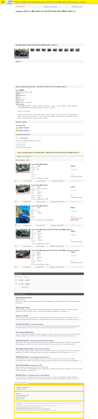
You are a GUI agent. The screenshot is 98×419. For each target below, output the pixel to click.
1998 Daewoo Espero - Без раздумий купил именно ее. (33, 357)
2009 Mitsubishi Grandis (24, 298)
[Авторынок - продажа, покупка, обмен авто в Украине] (10, 4)
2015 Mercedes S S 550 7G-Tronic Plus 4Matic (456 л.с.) (54, 229)
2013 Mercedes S (42, 185)
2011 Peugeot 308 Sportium (25, 332)
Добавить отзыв (77, 6)
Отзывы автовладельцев (22, 395)
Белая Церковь (50, 220)
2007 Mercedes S (42, 206)
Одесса (47, 264)
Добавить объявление (51, 6)
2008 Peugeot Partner (23, 308)
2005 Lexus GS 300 (22, 316)
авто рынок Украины (20, 383)
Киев (47, 178)
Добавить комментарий (24, 156)
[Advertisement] (30, 28)
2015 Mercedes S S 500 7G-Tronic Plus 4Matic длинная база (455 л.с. (58, 250)
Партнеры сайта (20, 399)
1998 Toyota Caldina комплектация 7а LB (29, 365)
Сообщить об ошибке (21, 142)
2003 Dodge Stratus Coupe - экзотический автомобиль (33, 349)
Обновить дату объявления (23, 140)
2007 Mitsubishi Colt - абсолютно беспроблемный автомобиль (35, 340)
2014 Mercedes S (42, 164)
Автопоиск (18, 393)
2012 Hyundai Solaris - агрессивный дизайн (29, 324)
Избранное (21, 6)
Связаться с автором (24, 130)
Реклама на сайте (20, 397)
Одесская (39, 264)
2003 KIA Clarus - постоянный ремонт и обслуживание (32, 375)
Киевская (39, 178)
